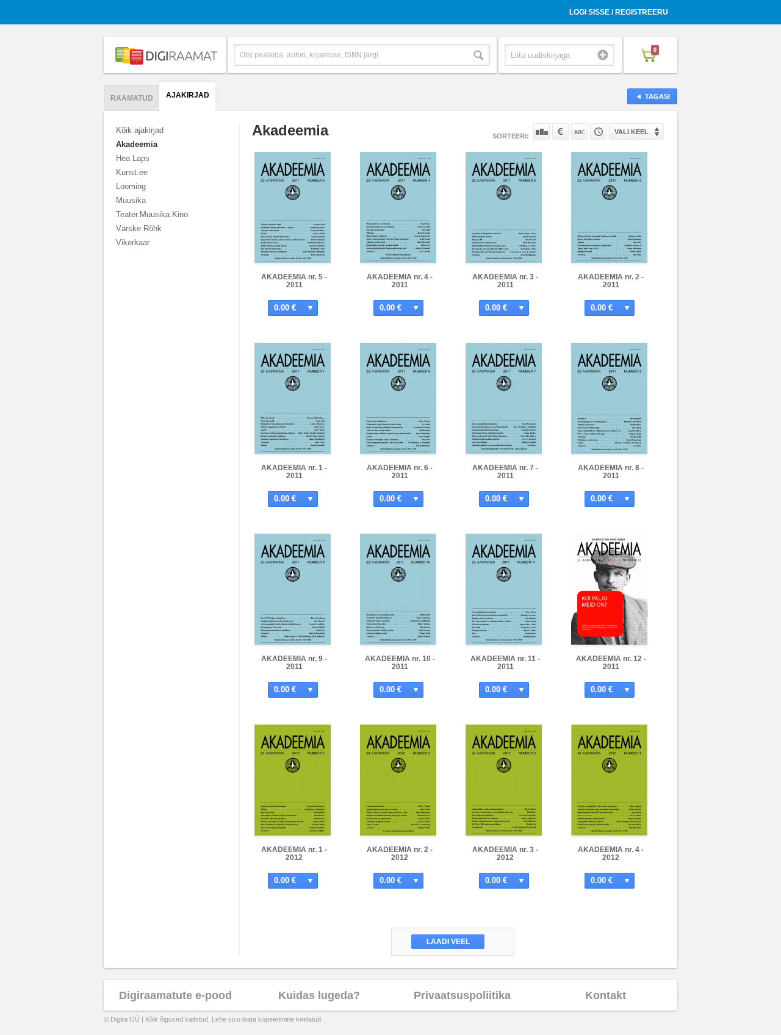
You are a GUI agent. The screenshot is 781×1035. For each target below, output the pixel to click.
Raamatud (131, 98)
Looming (131, 186)
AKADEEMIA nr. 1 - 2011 (294, 472)
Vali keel (631, 131)
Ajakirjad (187, 95)
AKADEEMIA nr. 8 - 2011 (611, 472)
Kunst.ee (132, 172)
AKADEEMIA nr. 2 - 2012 (400, 853)
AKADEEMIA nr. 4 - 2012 (611, 853)
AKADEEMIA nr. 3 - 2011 (505, 281)
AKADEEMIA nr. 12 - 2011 (611, 662)
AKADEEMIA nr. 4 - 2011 (400, 281)
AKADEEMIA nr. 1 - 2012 (294, 853)
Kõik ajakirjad (140, 130)
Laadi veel (448, 941)
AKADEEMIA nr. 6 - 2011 (400, 472)
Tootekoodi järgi (598, 131)
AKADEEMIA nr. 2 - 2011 (611, 281)
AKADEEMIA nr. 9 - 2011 (294, 662)
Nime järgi (579, 131)
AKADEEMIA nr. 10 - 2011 (400, 662)
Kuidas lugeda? (319, 995)
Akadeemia (136, 144)
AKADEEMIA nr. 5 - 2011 (294, 281)
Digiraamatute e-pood (175, 995)
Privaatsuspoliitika (462, 995)
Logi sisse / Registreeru (618, 12)
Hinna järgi (560, 131)
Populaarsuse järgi (541, 131)
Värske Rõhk (139, 228)
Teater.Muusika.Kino (152, 214)
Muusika (131, 200)
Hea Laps (132, 158)
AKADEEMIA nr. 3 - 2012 (505, 853)
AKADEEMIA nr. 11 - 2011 (505, 662)
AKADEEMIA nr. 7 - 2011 (505, 472)
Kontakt (605, 995)
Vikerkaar (132, 242)
